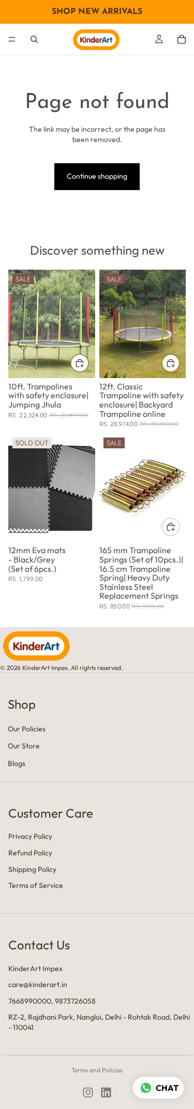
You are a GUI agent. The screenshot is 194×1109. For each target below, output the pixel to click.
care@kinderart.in (37, 984)
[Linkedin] (106, 1092)
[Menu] (12, 39)
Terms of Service (35, 885)
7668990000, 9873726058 (52, 1000)
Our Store (24, 746)
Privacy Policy (30, 836)
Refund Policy (30, 852)
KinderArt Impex (35, 968)
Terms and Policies (97, 1070)
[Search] (34, 39)
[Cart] (181, 39)
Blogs (16, 763)
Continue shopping (97, 176)
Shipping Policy (32, 868)
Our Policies (27, 728)
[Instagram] (88, 1092)
